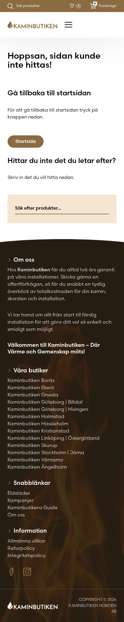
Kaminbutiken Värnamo (35, 460)
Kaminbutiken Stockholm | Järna (46, 452)
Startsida (25, 141)
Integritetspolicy (26, 555)
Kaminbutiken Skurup (32, 445)
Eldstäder (19, 493)
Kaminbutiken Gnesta (33, 395)
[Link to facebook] (11, 571)
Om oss (16, 515)
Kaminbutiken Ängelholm (37, 467)
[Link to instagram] (27, 571)
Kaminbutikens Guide (33, 507)
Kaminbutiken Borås (31, 380)
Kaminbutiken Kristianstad (38, 431)
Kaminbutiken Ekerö (31, 387)
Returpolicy (21, 548)
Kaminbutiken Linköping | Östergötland (54, 438)
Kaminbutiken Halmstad (36, 416)
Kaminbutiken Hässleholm (38, 423)
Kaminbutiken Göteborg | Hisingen (48, 409)
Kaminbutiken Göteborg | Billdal (45, 402)
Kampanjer (21, 500)
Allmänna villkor (26, 541)
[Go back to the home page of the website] (35, 25)
